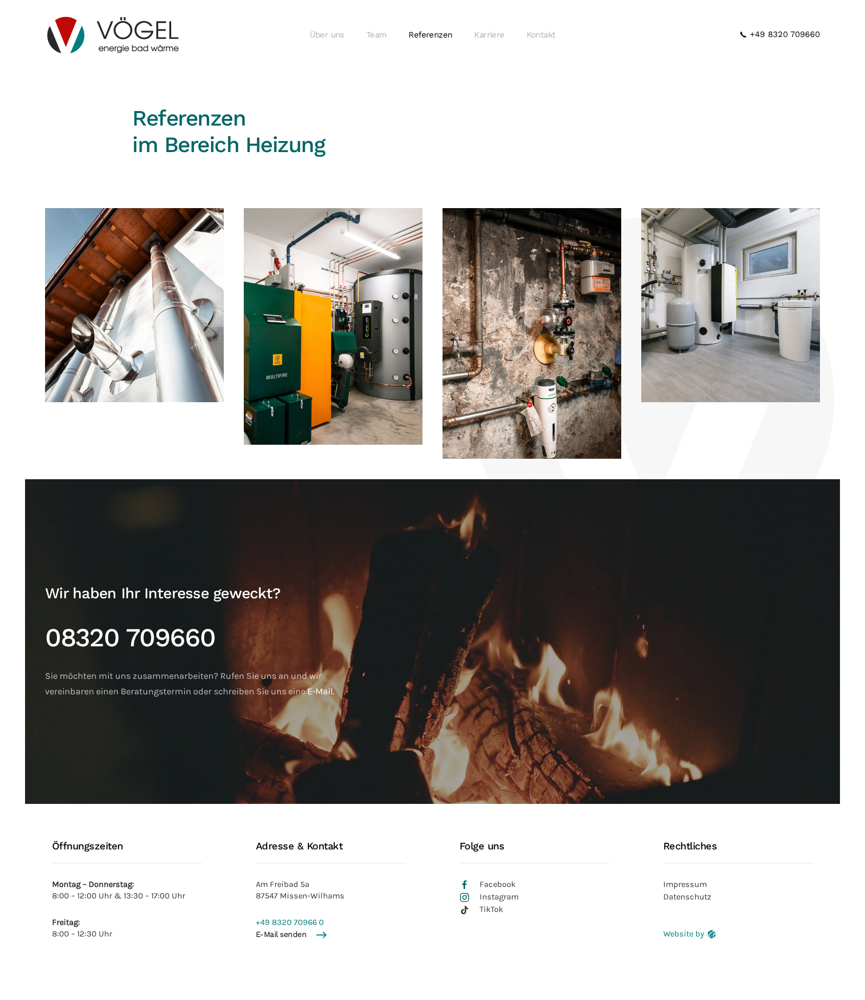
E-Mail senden (281, 934)
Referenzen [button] (430, 35)
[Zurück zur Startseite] (112, 35)
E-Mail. (320, 691)
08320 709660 (130, 637)
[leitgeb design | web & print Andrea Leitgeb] (711, 933)
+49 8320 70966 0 (290, 922)
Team (376, 35)
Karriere (489, 35)
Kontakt (541, 35)
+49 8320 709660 (783, 34)
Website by (683, 933)
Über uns (327, 35)
